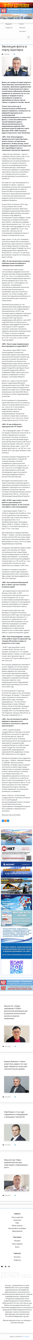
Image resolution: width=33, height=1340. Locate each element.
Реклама (22, 28)
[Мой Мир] (8, 821)
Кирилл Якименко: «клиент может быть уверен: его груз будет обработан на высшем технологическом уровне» (15, 1065)
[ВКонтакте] (3, 821)
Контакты (22, 31)
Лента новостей (17, 1217)
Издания (9, 24)
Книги (21, 24)
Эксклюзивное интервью (17, 1228)
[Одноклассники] (5, 821)
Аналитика (17, 1220)
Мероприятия (17, 1231)
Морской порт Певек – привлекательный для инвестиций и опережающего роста (16, 1163)
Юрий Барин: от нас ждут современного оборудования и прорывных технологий (16, 1114)
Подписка (9, 28)
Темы (17, 1223)
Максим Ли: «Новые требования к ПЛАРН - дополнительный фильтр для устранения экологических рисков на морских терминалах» (15, 1012)
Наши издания (17, 1244)
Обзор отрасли (17, 1226)
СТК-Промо (25, 1336)
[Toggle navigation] (28, 37)
